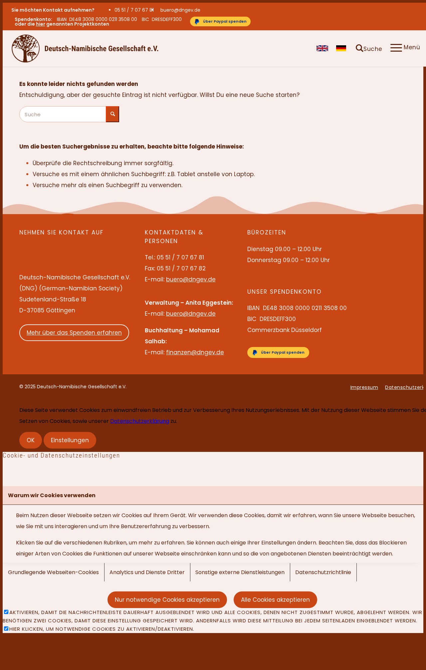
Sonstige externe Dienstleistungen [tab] (240, 572)
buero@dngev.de (180, 10)
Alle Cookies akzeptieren (275, 600)
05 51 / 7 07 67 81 (134, 10)
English (322, 48)
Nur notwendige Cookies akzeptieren (167, 600)
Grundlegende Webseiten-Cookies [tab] (53, 572)
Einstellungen (70, 440)
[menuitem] (135, 10)
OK (31, 440)
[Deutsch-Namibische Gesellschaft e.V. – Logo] (85, 48)
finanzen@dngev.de (195, 352)
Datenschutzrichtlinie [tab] (323, 572)
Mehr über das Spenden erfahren (74, 333)
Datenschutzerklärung (139, 421)
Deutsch (342, 48)
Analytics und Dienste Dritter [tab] (147, 572)
